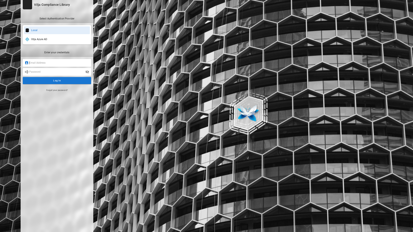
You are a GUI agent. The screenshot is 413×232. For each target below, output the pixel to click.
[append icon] (87, 72)
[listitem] (57, 30)
